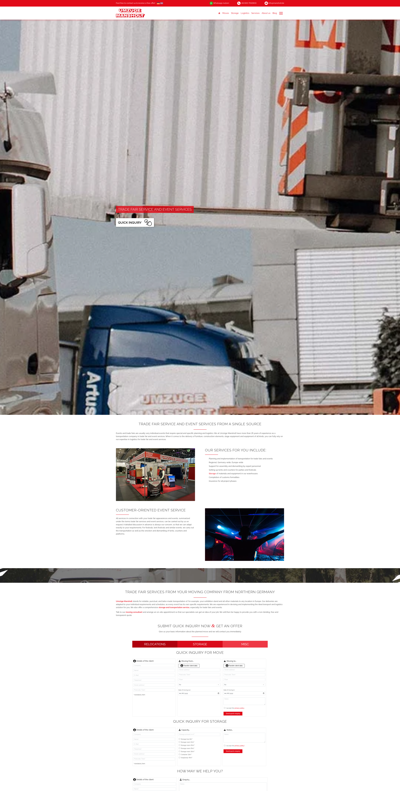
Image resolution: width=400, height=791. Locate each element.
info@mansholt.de (276, 3)
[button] (281, 13)
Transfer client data (190, 666)
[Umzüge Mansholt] (137, 13)
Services (255, 13)
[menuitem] (135, 3)
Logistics (245, 13)
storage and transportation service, (174, 607)
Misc (245, 644)
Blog (274, 13)
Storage (235, 13)
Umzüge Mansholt (124, 601)
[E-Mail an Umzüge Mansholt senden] (266, 3)
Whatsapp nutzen (221, 3)
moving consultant (134, 612)
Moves (225, 13)
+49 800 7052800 (248, 3)
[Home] (219, 13)
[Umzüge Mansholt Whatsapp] (211, 3)
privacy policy (239, 708)
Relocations (155, 644)
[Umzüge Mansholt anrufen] (239, 3)
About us (266, 13)
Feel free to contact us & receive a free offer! (135, 3)
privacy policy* (240, 746)
